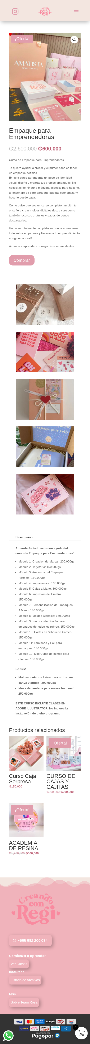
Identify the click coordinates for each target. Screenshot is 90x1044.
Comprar (22, 260)
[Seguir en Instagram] (15, 11)
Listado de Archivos (25, 980)
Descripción (24, 537)
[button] (74, 39)
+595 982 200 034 (32, 940)
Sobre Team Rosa (24, 1002)
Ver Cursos (19, 964)
